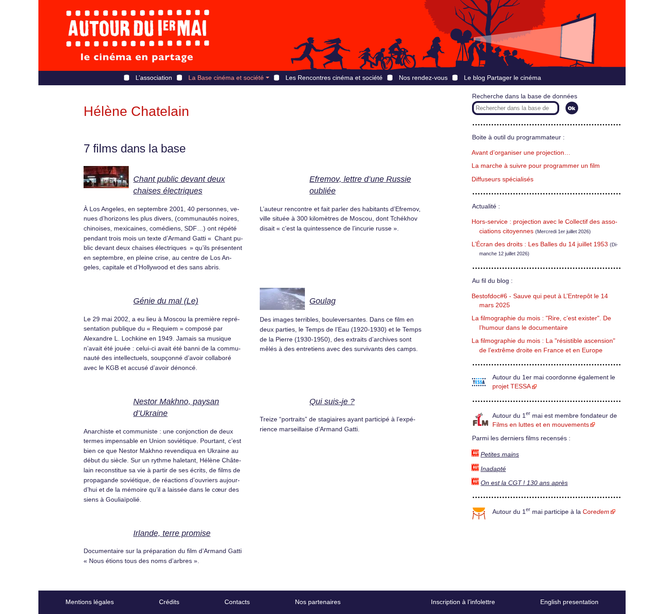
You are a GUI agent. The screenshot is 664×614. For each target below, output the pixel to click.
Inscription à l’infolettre (463, 601)
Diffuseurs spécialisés (502, 179)
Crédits (169, 601)
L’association (154, 77)
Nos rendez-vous (423, 77)
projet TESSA (511, 386)
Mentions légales (89, 601)
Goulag (322, 300)
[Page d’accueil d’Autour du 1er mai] (138, 35)
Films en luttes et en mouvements (540, 424)
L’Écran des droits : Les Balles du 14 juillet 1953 (540, 244)
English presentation (569, 601)
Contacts (237, 601)
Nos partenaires (318, 601)
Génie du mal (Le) (165, 300)
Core (596, 511)
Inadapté (493, 469)
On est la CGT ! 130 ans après (524, 483)
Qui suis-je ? (332, 401)
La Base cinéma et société (226, 77)
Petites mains (500, 454)
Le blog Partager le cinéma (502, 77)
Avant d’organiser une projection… (521, 152)
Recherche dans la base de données (524, 96)
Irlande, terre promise (171, 533)
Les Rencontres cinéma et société (334, 77)
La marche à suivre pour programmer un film (536, 165)
